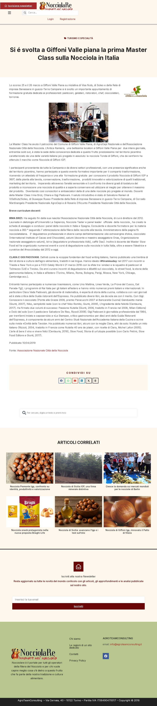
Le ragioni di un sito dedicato (80, 646)
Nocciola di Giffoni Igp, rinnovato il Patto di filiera (127, 531)
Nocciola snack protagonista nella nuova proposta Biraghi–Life (29, 531)
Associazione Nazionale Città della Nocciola (42, 350)
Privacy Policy (77, 660)
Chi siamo (74, 638)
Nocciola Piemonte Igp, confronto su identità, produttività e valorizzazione (30, 487)
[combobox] (78, 413)
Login (50, 19)
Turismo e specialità (80, 38)
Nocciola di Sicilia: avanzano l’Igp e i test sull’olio (78, 531)
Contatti (73, 654)
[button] (61, 380)
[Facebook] (106, 656)
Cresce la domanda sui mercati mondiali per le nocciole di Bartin (127, 487)
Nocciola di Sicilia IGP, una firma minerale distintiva (78, 487)
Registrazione (67, 19)
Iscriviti (78, 606)
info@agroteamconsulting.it (126, 644)
